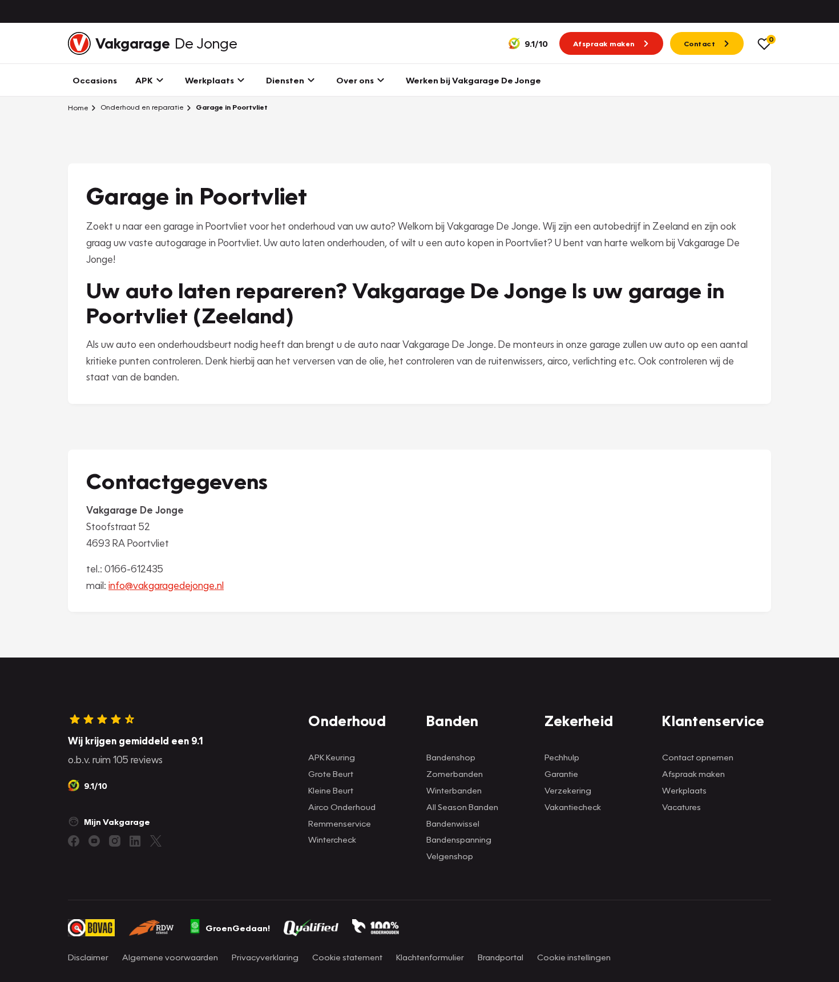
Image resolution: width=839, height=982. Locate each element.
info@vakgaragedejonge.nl (166, 585)
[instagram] (114, 841)
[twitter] (156, 841)
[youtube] (94, 841)
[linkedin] (135, 841)
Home (78, 107)
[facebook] (73, 841)
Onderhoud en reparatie (141, 107)
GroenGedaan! (237, 928)
